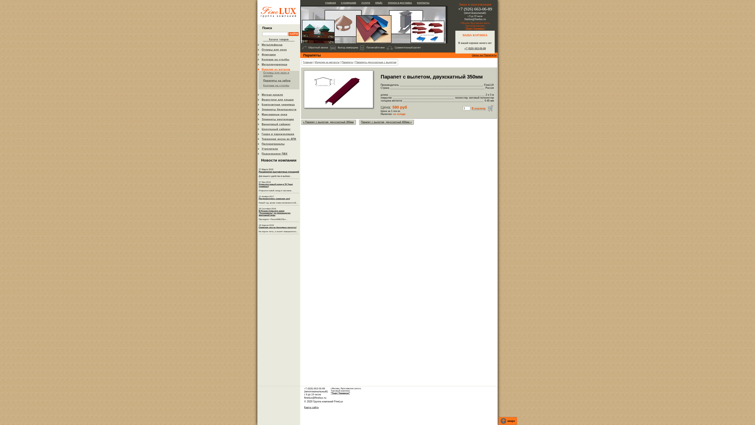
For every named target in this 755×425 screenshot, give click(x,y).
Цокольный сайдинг (276, 129)
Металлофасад (272, 44)
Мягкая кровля (272, 94)
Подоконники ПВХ (275, 153)
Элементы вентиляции (278, 119)
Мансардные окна (274, 114)
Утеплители (270, 148)
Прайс (379, 3)
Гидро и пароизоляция (278, 134)
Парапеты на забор (276, 80)
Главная (330, 3)
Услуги (365, 3)
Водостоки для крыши (278, 99)
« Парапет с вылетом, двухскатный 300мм (328, 122)
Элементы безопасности (279, 109)
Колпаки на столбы (275, 59)
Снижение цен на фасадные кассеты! (277, 227)
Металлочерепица (274, 64)
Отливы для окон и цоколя (276, 74)
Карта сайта (311, 407)
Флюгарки (269, 54)
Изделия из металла (276, 69)
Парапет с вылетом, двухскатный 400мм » (386, 122)
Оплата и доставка (400, 3)
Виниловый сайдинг (276, 124)
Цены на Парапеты (484, 55)
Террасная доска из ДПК (279, 139)
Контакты (423, 3)
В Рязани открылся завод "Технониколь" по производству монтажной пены (275, 213)
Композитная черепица (278, 104)
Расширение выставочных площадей (279, 172)
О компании (348, 3)
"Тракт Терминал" (475, 28)
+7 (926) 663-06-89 (475, 48)
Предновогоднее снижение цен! (274, 199)
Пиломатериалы (273, 143)
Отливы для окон (274, 49)
